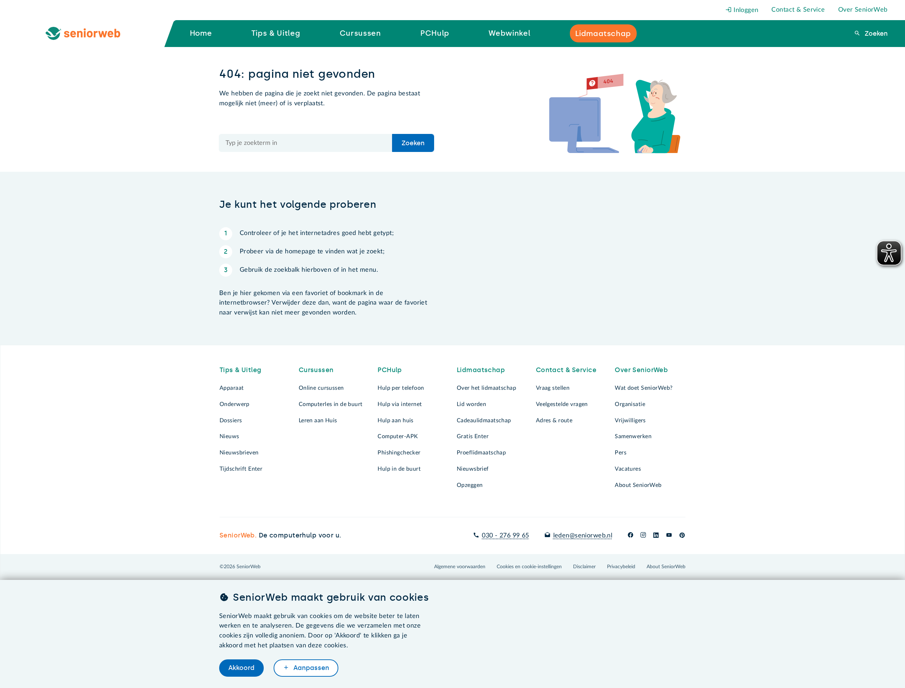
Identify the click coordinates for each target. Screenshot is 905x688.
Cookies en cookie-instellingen (529, 566)
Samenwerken (633, 436)
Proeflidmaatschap (481, 452)
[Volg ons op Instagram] (643, 535)
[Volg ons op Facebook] (630, 535)
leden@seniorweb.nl (582, 536)
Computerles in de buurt (331, 404)
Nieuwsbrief (473, 469)
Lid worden (471, 404)
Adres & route (554, 420)
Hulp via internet (400, 404)
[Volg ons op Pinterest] (682, 535)
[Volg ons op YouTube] (669, 535)
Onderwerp (235, 404)
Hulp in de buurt (399, 469)
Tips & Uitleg (241, 370)
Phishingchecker (399, 452)
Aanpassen (310, 668)
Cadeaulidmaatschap (484, 420)
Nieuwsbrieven (239, 452)
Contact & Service (798, 10)
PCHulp (390, 370)
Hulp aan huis (396, 420)
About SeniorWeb (638, 485)
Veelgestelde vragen (562, 404)
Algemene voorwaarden (459, 566)
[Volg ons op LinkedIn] (656, 535)
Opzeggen (470, 485)
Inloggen (745, 10)
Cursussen (316, 370)
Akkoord (241, 668)
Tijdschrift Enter (241, 469)
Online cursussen (321, 388)
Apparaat (232, 388)
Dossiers (231, 420)
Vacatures (628, 469)
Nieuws (229, 436)
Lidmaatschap (481, 370)
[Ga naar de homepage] (88, 33)
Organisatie (630, 404)
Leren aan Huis (318, 420)
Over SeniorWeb (863, 10)
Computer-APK (398, 436)
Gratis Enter (473, 436)
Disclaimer (584, 566)
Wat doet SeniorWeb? (643, 388)
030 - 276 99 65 (505, 536)
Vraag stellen (553, 388)
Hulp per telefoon (401, 388)
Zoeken (875, 33)
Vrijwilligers (630, 420)
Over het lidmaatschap (486, 388)
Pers (620, 452)
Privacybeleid (621, 566)
